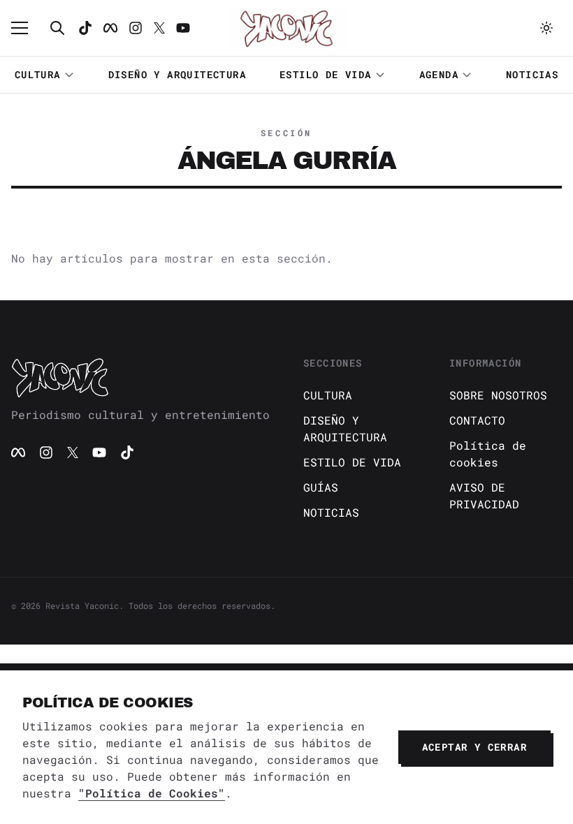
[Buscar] (57, 28)
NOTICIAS (532, 74)
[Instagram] (136, 28)
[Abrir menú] (26, 28)
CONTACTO (477, 420)
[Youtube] (183, 28)
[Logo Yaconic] (286, 28)
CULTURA (38, 74)
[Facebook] (110, 28)
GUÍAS (320, 487)
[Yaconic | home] (140, 377)
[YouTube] (99, 452)
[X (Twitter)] (72, 452)
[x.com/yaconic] (159, 28)
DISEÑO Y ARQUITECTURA (177, 74)
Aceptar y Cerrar (474, 746)
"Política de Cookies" (151, 793)
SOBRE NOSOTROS (498, 395)
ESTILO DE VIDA (326, 74)
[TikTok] (85, 28)
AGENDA (438, 74)
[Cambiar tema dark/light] (546, 28)
